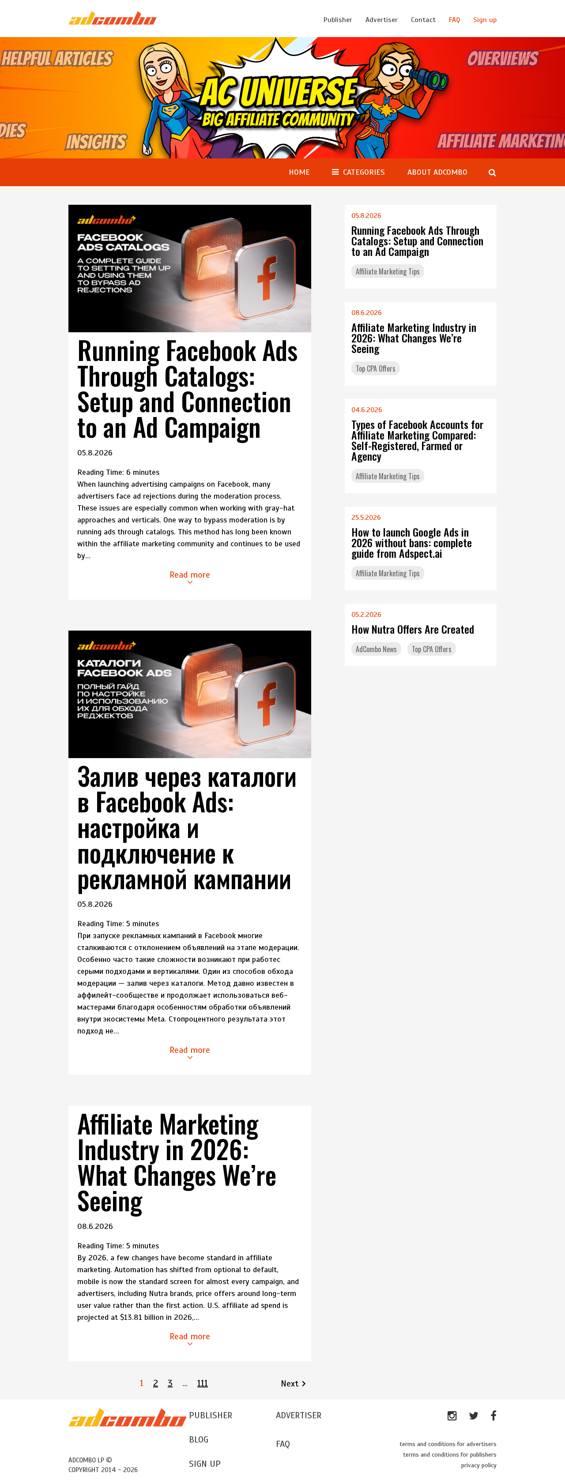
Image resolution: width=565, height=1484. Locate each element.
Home (299, 172)
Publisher (338, 19)
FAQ (454, 19)
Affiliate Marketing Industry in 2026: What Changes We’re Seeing (176, 1161)
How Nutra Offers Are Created (412, 629)
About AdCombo (437, 172)
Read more (190, 574)
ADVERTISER (298, 1415)
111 (202, 1383)
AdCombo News (376, 649)
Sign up (485, 19)
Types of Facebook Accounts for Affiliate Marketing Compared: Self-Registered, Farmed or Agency (417, 440)
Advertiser (381, 19)
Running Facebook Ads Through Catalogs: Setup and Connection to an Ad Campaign (187, 388)
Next (290, 1383)
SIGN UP (205, 1463)
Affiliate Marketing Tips (388, 271)
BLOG (198, 1439)
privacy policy (479, 1465)
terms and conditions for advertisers (448, 1444)
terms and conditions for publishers (450, 1454)
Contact (423, 19)
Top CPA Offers (376, 368)
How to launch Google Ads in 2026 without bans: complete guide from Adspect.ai (411, 542)
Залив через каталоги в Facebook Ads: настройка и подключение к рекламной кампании (187, 826)
